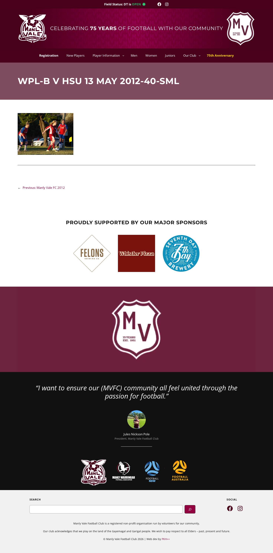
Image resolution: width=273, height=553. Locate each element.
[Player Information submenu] (123, 55)
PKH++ (166, 539)
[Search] (190, 509)
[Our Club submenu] (200, 55)
